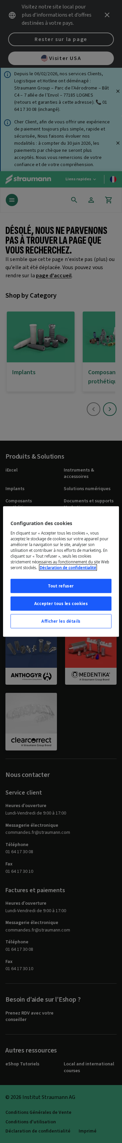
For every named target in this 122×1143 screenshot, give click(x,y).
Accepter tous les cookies (61, 603)
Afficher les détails (60, 620)
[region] (61, 571)
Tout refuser (61, 585)
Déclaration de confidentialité (68, 567)
